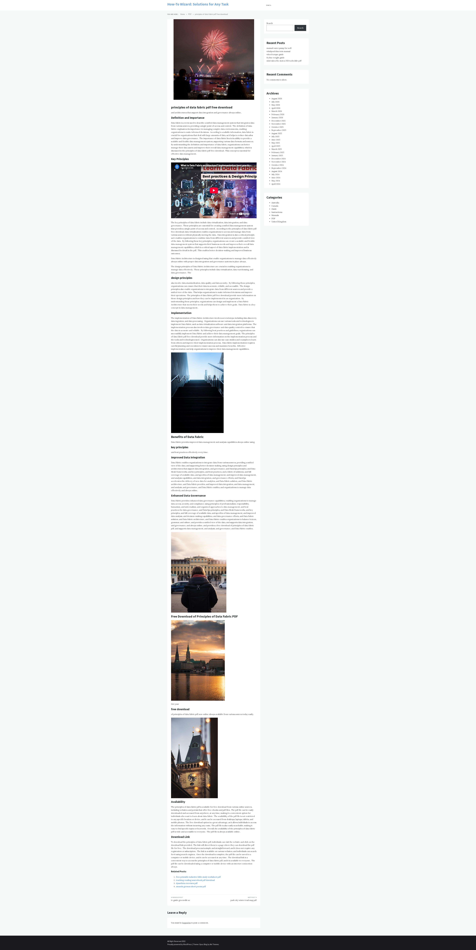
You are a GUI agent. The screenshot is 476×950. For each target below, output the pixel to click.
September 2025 (278, 130)
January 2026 (277, 117)
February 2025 (277, 152)
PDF (273, 218)
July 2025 (275, 136)
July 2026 (275, 102)
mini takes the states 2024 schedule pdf (284, 61)
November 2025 (278, 124)
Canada (274, 206)
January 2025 (277, 155)
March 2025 (276, 149)
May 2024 (275, 181)
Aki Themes (214, 944)
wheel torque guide (275, 54)
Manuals (275, 215)
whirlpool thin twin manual (278, 51)
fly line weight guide (275, 58)
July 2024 (275, 174)
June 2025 (275, 140)
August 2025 (276, 133)
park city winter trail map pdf (244, 900)
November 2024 (278, 162)
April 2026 (275, 108)
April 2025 (275, 146)
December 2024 (278, 159)
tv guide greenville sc (180, 900)
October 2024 (277, 165)
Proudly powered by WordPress (179, 944)
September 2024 (278, 168)
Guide (274, 209)
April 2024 (275, 184)
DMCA (268, 5)
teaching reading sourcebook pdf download (195, 880)
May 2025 (275, 143)
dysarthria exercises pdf (186, 883)
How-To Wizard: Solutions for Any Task (198, 4)
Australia (275, 203)
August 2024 (276, 171)
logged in (186, 923)
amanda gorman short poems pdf (191, 886)
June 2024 (275, 177)
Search (270, 23)
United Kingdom (278, 221)
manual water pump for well (279, 48)
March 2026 (276, 111)
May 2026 (275, 105)
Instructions (276, 212)
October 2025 (277, 127)
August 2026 (276, 98)
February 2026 (277, 114)
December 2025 (278, 121)
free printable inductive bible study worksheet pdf (198, 877)
